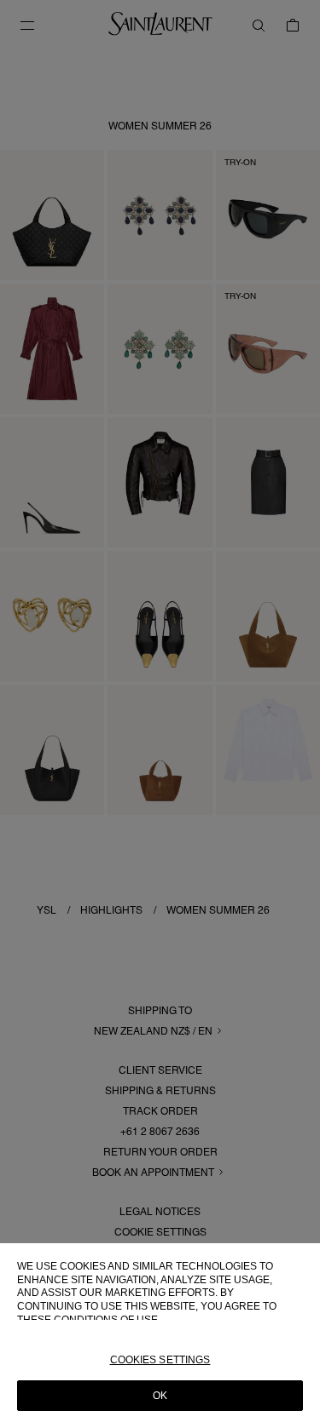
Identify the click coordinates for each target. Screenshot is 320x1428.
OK (160, 1396)
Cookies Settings (160, 1360)
